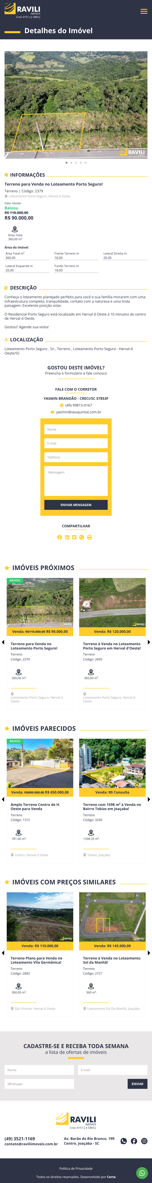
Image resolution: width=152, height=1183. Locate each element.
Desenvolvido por (98, 1177)
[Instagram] (144, 1141)
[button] (66, 163)
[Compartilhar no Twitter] (74, 537)
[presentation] (3, 642)
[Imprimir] (90, 537)
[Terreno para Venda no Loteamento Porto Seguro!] (76, 105)
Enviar (137, 1084)
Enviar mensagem (76, 505)
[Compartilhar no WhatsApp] (82, 537)
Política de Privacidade (76, 1168)
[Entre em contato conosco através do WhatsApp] (142, 1173)
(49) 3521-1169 (20, 1139)
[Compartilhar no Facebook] (60, 537)
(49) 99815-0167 (79, 405)
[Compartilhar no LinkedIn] (67, 537)
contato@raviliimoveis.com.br (31, 1144)
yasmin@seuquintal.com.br (78, 412)
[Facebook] (134, 1141)
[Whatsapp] (124, 1141)
